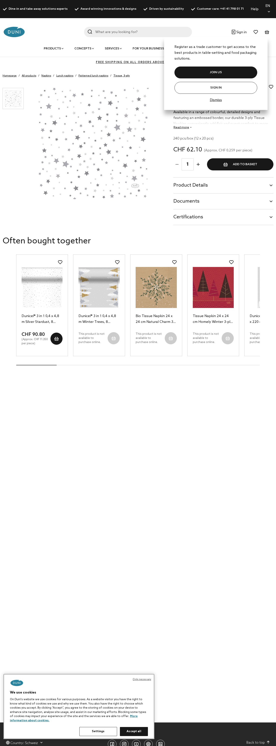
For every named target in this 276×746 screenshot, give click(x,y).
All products (29, 75)
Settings (98, 731)
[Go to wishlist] (256, 32)
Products (52, 49)
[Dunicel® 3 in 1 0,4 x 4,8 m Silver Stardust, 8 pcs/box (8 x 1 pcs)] (42, 287)
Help (255, 9)
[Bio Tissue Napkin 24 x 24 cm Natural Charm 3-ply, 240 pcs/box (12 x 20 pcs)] (156, 287)
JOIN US (216, 72)
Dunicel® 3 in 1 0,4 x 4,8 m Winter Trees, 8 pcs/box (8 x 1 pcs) (97, 319)
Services (112, 49)
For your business (148, 49)
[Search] (90, 31)
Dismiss (216, 100)
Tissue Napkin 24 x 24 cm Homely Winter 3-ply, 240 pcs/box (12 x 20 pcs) (213, 319)
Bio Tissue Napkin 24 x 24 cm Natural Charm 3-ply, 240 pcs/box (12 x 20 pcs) (156, 319)
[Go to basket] (267, 32)
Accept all (134, 731)
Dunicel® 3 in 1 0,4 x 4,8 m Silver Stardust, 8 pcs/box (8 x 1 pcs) (40, 319)
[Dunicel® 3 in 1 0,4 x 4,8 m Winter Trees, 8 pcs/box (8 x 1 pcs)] (99, 287)
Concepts (82, 49)
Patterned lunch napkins (93, 75)
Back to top (255, 743)
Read (181, 127)
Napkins (46, 75)
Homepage (10, 75)
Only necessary (142, 679)
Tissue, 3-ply (121, 75)
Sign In (216, 88)
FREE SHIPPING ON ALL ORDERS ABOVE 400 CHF (138, 62)
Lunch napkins (64, 75)
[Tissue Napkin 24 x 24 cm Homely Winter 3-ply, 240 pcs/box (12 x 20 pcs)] (213, 287)
